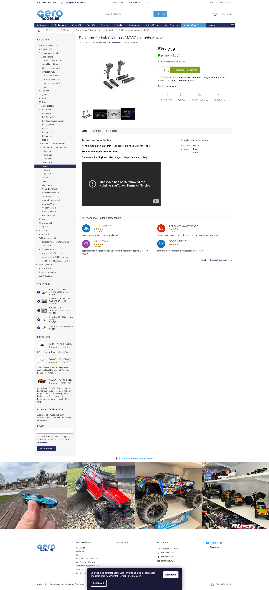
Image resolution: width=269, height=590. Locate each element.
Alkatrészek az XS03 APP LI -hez (56, 261)
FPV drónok (47, 196)
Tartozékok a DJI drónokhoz (54, 147)
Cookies (79, 569)
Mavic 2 (46, 166)
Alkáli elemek (47, 57)
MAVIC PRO (48, 162)
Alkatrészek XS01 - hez (52, 253)
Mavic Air (47, 151)
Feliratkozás (47, 448)
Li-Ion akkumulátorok (51, 83)
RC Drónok (43, 102)
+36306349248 (168, 552)
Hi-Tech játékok (45, 264)
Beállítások (98, 583)
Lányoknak (43, 94)
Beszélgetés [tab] (111, 131)
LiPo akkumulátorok (50, 76)
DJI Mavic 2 (47, 128)
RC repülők (43, 227)
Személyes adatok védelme (88, 566)
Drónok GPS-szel (49, 204)
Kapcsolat (118, 3)
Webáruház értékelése (85, 562)
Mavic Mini (47, 155)
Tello (45, 181)
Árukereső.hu (214, 547)
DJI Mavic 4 (47, 136)
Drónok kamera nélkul (51, 193)
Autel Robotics (48, 106)
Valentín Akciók (45, 49)
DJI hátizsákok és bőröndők (54, 144)
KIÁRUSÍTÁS (44, 91)
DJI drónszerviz (83, 573)
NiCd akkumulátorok (50, 72)
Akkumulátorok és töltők (49, 53)
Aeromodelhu (167, 557)
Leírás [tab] (84, 131)
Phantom (47, 174)
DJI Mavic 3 (47, 132)
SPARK (46, 178)
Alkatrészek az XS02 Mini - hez (55, 257)
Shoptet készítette (224, 584)
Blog (147, 3)
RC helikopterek (45, 223)
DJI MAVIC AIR (48, 125)
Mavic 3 (46, 170)
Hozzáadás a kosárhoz (186, 70)
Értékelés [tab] (97, 131)
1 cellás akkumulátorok (52, 60)
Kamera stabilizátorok (48, 272)
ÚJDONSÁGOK (45, 276)
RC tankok (43, 230)
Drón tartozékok (49, 208)
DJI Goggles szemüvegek (53, 121)
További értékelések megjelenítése (215, 260)
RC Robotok (44, 234)
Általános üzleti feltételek (87, 558)
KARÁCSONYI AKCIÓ (48, 45)
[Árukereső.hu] (214, 543)
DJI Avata (46, 113)
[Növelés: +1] (168, 68)
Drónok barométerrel (51, 200)
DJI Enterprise (48, 117)
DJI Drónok (46, 110)
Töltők (44, 87)
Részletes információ (167, 86)
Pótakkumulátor (49, 211)
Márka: (132, 42)
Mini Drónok (47, 185)
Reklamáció (134, 3)
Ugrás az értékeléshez (112, 42)
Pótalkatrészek (48, 215)
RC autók (43, 98)
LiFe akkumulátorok (50, 79)
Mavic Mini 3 (49, 159)
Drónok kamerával (49, 189)
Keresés (160, 14)
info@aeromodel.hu (169, 548)
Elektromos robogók (47, 238)
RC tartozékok (45, 268)
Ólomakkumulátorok (50, 64)
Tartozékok (46, 245)
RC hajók (42, 219)
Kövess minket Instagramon (137, 458)
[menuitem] (41, 25)
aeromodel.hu (167, 561)
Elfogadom (170, 574)
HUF (212, 3)
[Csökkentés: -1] (168, 71)
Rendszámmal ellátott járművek (55, 242)
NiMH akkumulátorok (51, 68)
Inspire (45, 140)
